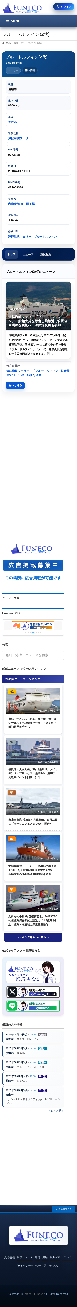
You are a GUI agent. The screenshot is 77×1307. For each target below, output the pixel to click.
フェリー (13, 70)
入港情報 (9, 1257)
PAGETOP (65, 1209)
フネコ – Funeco (33, 1294)
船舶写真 (55, 1257)
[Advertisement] (38, 434)
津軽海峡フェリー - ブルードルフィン (32, 236)
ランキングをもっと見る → (33, 937)
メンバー (67, 1257)
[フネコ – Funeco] (22, 8)
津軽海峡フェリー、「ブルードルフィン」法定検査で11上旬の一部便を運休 (38, 372)
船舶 (45, 1257)
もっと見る (15, 385)
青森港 (12, 122)
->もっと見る (56, 1110)
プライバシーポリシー (28, 1265)
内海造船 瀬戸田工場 (21, 203)
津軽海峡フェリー (19, 138)
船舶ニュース (25, 1257)
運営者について (53, 1265)
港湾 (37, 1257)
